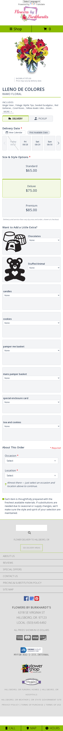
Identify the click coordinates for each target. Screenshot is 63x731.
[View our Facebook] (26, 600)
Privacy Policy (10, 704)
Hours (54, 728)
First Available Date (38, 132)
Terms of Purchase (32, 704)
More (7, 111)
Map (32, 728)
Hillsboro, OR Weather (15, 699)
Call (11, 728)
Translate (40, 4)
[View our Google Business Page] (31, 600)
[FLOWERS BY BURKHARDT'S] (31, 21)
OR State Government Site (46, 699)
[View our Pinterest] (36, 600)
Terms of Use (53, 704)
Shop (18, 28)
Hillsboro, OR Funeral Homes (22, 689)
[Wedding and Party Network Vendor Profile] (31, 684)
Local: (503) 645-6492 (31, 623)
